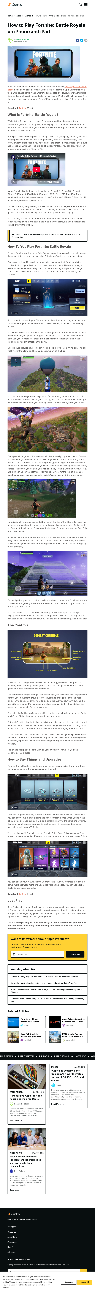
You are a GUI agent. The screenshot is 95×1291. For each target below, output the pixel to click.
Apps (18, 16)
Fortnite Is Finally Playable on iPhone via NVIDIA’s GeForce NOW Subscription (44, 977)
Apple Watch (8, 1056)
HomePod (63, 1056)
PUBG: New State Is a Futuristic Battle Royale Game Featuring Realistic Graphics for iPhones (47, 991)
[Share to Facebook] (77, 40)
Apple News (12, 1237)
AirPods (26, 1056)
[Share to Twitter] (81, 40)
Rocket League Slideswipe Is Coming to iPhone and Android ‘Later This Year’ (44, 983)
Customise (69, 1282)
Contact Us (12, 1232)
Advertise (11, 1252)
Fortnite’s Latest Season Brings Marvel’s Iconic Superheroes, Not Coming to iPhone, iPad (47, 1000)
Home (10, 16)
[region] (47, 1281)
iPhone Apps (12, 1242)
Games (28, 16)
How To (11, 1247)
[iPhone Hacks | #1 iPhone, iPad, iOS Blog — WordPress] (15, 4)
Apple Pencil (44, 1056)
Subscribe (75, 954)
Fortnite (23, 108)
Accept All (85, 1282)
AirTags (78, 1056)
